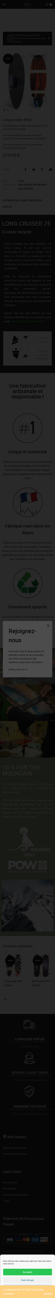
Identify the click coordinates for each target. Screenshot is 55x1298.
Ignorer (47, 1294)
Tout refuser (27, 1280)
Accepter (27, 1272)
